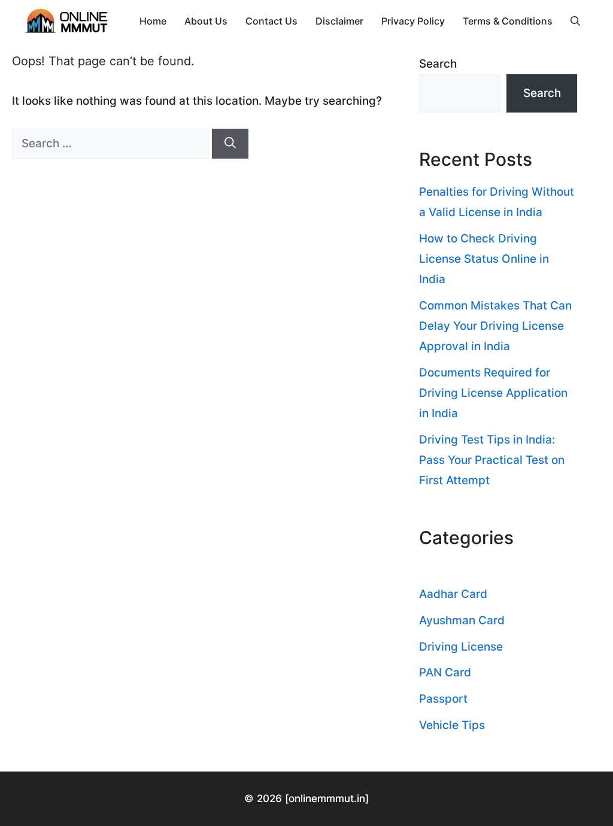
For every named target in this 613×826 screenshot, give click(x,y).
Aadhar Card (453, 594)
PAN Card (445, 672)
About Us (205, 21)
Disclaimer (339, 21)
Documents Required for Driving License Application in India (493, 393)
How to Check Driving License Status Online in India (484, 259)
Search (438, 64)
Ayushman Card (462, 620)
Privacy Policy (413, 21)
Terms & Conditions (508, 21)
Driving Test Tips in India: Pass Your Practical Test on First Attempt (492, 460)
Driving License (461, 647)
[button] (575, 21)
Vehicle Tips (452, 725)
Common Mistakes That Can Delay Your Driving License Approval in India (495, 326)
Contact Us (271, 21)
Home (152, 21)
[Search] (230, 144)
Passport (443, 699)
